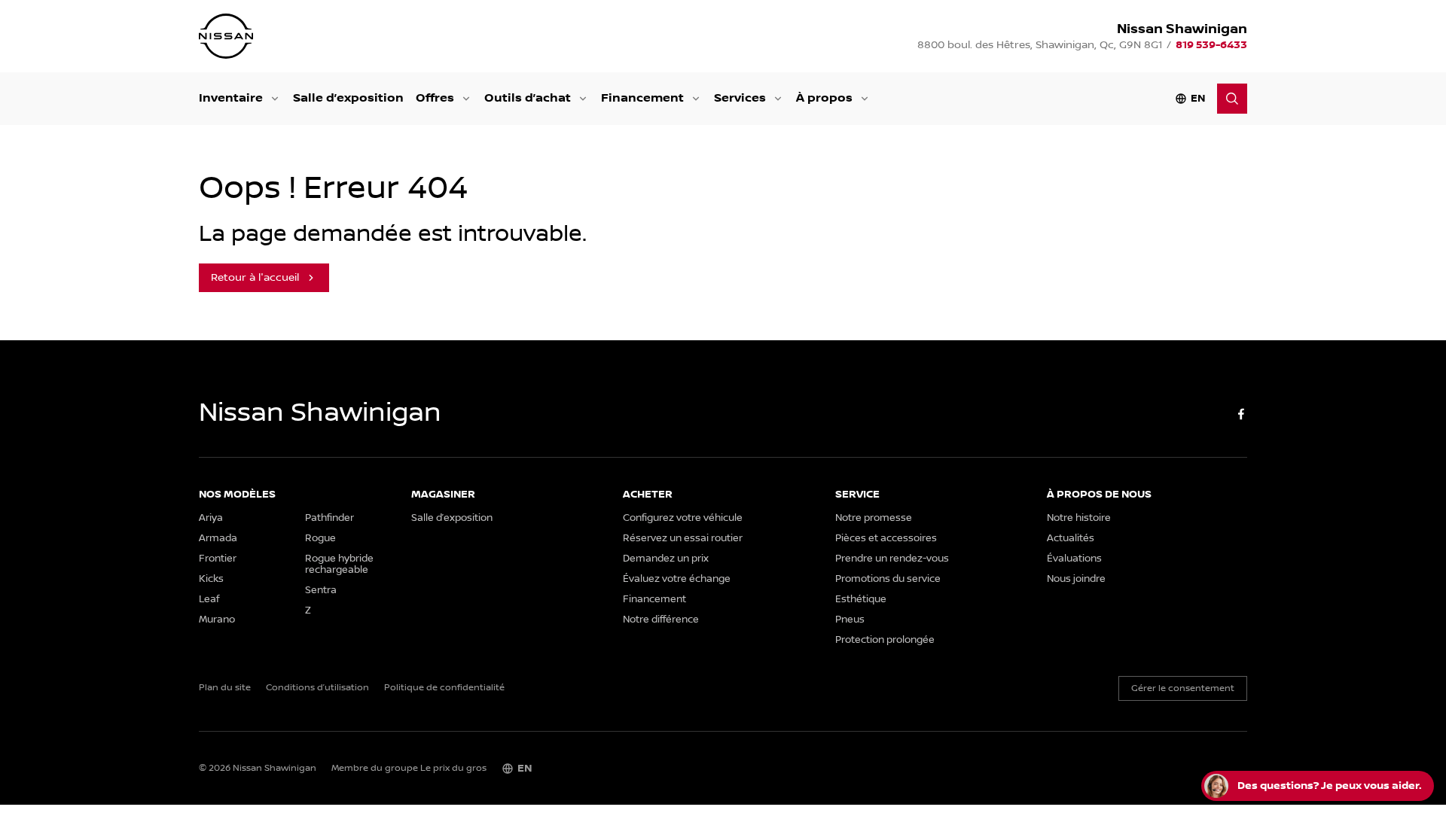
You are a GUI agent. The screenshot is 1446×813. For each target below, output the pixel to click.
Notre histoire (1079, 518)
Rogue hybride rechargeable (339, 564)
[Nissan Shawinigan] (226, 36)
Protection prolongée (885, 640)
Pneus (850, 620)
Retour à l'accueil (255, 278)
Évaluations (1074, 559)
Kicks (211, 579)
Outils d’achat (527, 98)
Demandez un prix (666, 559)
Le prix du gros (453, 768)
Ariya (211, 518)
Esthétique (860, 599)
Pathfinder (329, 518)
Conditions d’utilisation (317, 688)
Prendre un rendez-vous (892, 559)
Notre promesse (873, 518)
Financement (642, 98)
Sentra (321, 590)
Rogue (320, 538)
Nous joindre (1076, 579)
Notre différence (661, 620)
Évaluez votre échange (677, 579)
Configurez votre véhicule (683, 518)
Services (740, 98)
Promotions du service (888, 579)
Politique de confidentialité (444, 688)
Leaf (209, 599)
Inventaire (231, 98)
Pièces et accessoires (886, 538)
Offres (435, 98)
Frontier (217, 559)
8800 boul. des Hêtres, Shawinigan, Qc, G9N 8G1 (1039, 45)
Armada (218, 538)
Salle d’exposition (348, 98)
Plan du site (225, 688)
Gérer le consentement (1182, 688)
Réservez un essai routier (683, 538)
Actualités (1070, 538)
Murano (217, 620)
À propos (824, 98)
